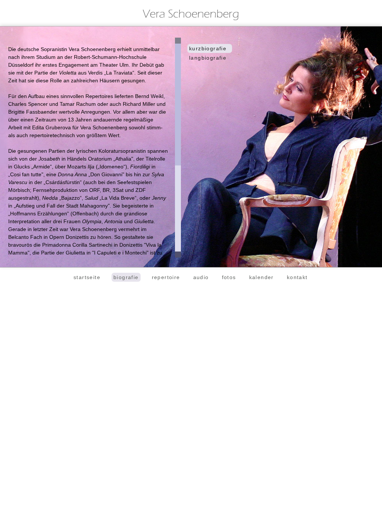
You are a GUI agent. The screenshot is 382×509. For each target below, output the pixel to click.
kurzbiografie (207, 48)
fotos (229, 277)
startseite (86, 277)
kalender (261, 277)
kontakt (297, 277)
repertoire (166, 277)
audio (201, 277)
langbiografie (207, 58)
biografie (126, 277)
